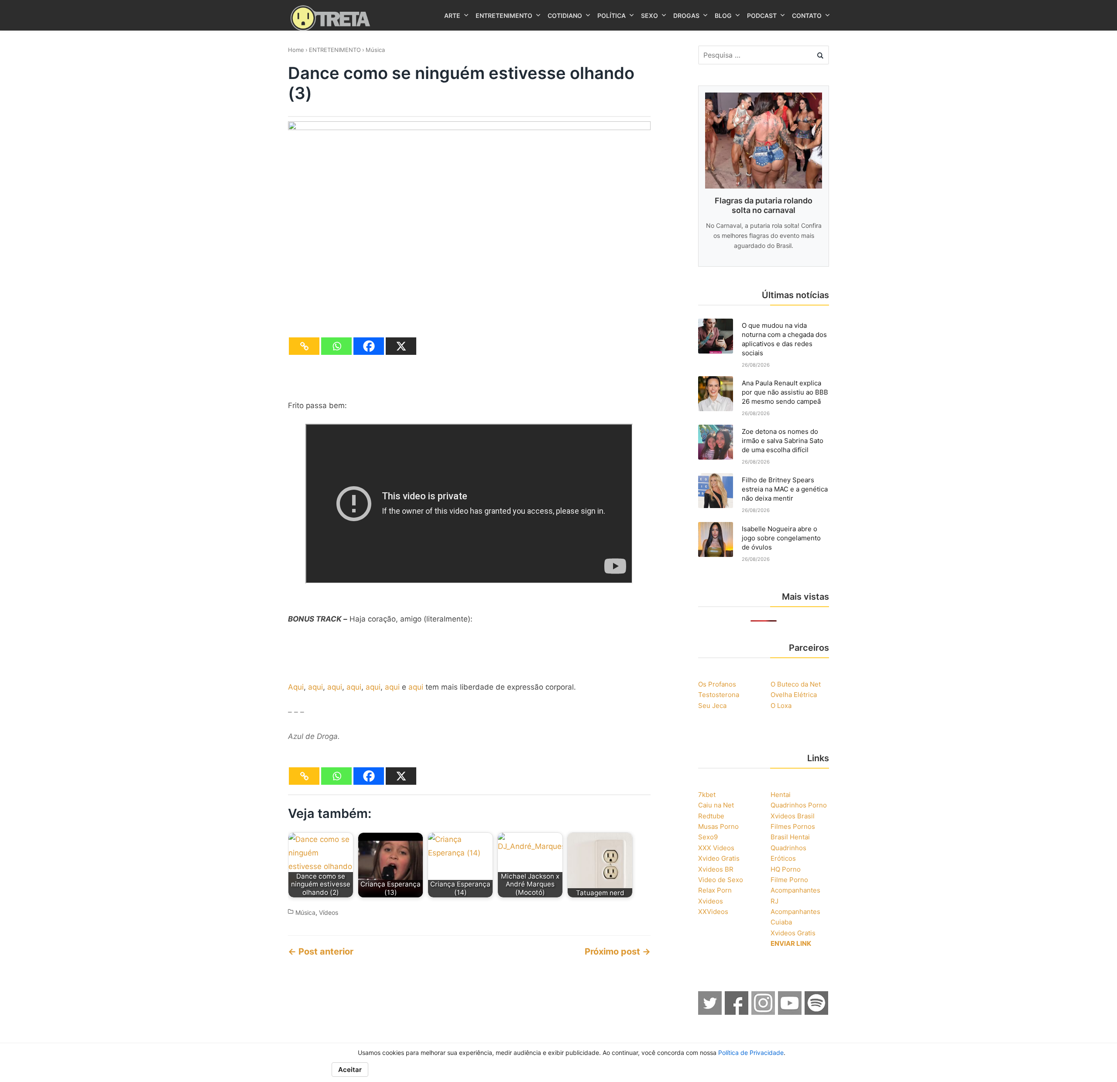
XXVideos (713, 911)
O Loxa (781, 705)
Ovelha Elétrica (794, 694)
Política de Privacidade (751, 1052)
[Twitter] (710, 1012)
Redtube (711, 816)
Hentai (781, 794)
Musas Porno (718, 826)
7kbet (707, 794)
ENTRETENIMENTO (335, 49)
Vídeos (328, 912)
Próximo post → (618, 951)
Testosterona (718, 694)
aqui (315, 687)
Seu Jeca (712, 705)
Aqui (296, 687)
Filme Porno (789, 880)
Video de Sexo (720, 880)
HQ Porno (786, 869)
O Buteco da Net (796, 684)
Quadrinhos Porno (799, 805)
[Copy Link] (304, 346)
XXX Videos (716, 848)
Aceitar (350, 1069)
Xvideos (710, 901)
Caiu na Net (716, 805)
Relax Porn (715, 890)
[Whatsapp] (336, 346)
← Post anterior (320, 951)
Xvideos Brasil (793, 816)
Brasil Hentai (790, 837)
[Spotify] (817, 1012)
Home (296, 49)
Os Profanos (717, 684)
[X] (401, 346)
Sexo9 (708, 837)
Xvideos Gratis (793, 933)
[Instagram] (763, 1012)
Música (375, 49)
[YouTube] (790, 1012)
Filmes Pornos (793, 826)
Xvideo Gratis (719, 858)
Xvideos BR (715, 869)
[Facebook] (368, 346)
